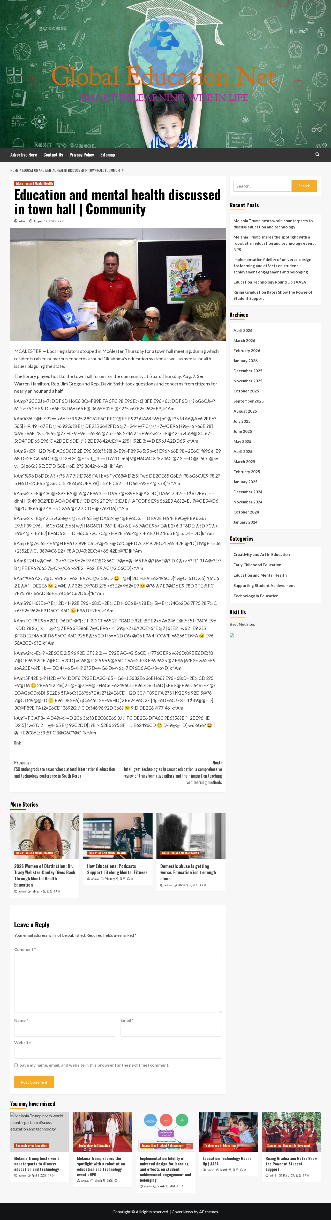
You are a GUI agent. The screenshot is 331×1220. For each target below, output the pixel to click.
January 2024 (246, 522)
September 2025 (249, 401)
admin (23, 221)
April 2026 (243, 330)
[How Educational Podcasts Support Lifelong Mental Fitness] (117, 836)
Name (21, 1020)
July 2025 (242, 421)
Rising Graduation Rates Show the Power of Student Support (273, 295)
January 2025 (246, 481)
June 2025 (243, 431)
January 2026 (246, 360)
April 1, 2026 (39, 1175)
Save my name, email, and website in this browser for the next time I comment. (94, 1064)
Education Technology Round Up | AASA (270, 282)
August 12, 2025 (45, 221)
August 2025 (245, 411)
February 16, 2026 (188, 885)
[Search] (317, 154)
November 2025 (248, 380)
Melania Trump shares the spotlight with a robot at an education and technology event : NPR (275, 243)
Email (127, 1020)
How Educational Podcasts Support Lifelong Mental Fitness (117, 869)
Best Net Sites (242, 624)
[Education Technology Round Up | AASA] (228, 1132)
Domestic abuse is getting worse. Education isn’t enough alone (188, 872)
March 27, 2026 (292, 1175)
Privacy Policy (82, 155)
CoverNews (182, 1211)
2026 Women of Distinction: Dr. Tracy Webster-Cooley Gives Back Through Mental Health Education (44, 875)
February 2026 (247, 350)
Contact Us (53, 155)
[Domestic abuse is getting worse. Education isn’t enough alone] (190, 836)
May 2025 (242, 441)
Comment (25, 949)
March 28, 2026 (166, 1186)
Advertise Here (23, 155)
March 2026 (244, 340)
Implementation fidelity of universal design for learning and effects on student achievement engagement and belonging (272, 265)
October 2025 (246, 391)
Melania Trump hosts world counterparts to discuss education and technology (273, 223)
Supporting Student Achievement (264, 585)
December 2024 (248, 491)
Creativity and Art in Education (262, 554)
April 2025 (243, 451)
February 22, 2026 (42, 891)
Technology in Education (256, 595)
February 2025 (247, 471)
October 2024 (246, 512)
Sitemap (107, 155)
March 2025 (244, 461)
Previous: (64, 769)
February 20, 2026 (115, 879)
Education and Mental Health (34, 183)
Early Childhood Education (257, 564)
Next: (172, 773)
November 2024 (248, 502)
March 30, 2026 (104, 1181)
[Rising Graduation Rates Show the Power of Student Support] (291, 1132)
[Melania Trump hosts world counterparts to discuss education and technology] (39, 1132)
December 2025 (248, 370)
